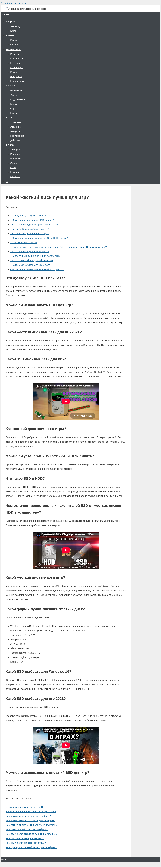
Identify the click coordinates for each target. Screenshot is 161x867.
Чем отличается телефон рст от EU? (26, 843)
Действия (15, 140)
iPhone (10, 144)
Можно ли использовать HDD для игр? (32, 220)
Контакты (15, 176)
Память (14, 72)
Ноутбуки (15, 63)
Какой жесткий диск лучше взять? (29, 251)
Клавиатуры (16, 67)
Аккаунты (15, 131)
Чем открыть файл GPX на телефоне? (27, 829)
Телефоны (16, 149)
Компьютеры (13, 49)
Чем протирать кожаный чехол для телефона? (31, 847)
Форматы (15, 108)
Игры (9, 117)
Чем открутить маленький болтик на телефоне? (32, 825)
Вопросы (11, 21)
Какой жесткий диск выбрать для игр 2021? (34, 224)
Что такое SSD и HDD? (23, 242)
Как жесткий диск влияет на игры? (29, 233)
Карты (13, 31)
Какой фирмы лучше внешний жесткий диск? (35, 256)
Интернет (15, 54)
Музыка (14, 104)
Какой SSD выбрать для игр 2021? (30, 265)
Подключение (17, 99)
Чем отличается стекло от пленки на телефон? (31, 834)
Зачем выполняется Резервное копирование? (31, 811)
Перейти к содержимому (14, 3)
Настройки (16, 76)
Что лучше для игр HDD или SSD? (30, 215)
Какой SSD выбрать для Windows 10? (31, 260)
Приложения (17, 136)
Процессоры (17, 81)
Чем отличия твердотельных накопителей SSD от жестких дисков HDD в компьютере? (58, 247)
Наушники (15, 158)
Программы (16, 58)
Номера (14, 172)
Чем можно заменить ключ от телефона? (28, 816)
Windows (11, 85)
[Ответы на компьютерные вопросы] (26, 9)
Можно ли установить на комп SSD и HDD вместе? (39, 238)
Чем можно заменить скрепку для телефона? (30, 820)
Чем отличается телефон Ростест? (25, 838)
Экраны (14, 163)
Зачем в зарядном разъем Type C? (25, 807)
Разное (10, 35)
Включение (16, 90)
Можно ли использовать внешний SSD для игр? (37, 269)
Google (14, 44)
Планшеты (16, 154)
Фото (13, 167)
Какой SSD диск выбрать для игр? (29, 229)
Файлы (14, 95)
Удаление (15, 127)
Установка (15, 122)
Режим (13, 40)
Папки (13, 113)
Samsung (15, 26)
